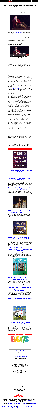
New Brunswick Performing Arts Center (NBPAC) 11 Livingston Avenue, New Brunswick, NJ (20, 366)
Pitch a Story (33, 406)
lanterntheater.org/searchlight (23, 83)
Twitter (13, 403)
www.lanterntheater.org (21, 91)
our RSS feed (33, 403)
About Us (28, 406)
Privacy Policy (23, 407)
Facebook (10, 403)
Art (3, 406)
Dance (9, 406)
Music (15, 406)
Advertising (23, 406)
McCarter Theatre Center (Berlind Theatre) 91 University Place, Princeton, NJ (19, 347)
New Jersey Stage (22, 10)
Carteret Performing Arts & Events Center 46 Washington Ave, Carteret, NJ (19, 360)
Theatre (18, 406)
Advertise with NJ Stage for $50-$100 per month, (19, 71)
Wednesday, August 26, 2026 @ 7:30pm (19, 352)
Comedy (6, 406)
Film (12, 406)
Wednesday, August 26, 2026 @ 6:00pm (19, 358)
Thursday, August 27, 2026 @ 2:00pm (20, 370)
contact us (28, 400)
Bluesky (25, 403)
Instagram (17, 403)
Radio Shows (17, 407)
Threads (21, 403)
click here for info (28, 378)
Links (13, 407)
